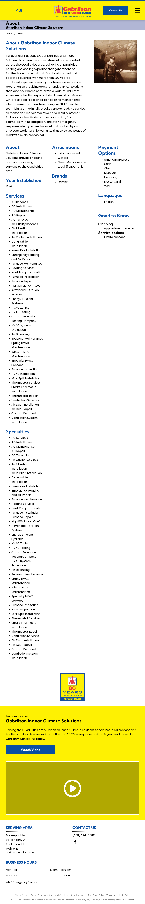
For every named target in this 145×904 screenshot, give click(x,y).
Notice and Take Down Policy (90, 895)
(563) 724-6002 (83, 835)
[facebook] (75, 842)
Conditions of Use (67, 895)
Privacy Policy (20, 895)
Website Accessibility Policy (118, 895)
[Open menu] (137, 10)
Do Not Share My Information (44, 895)
